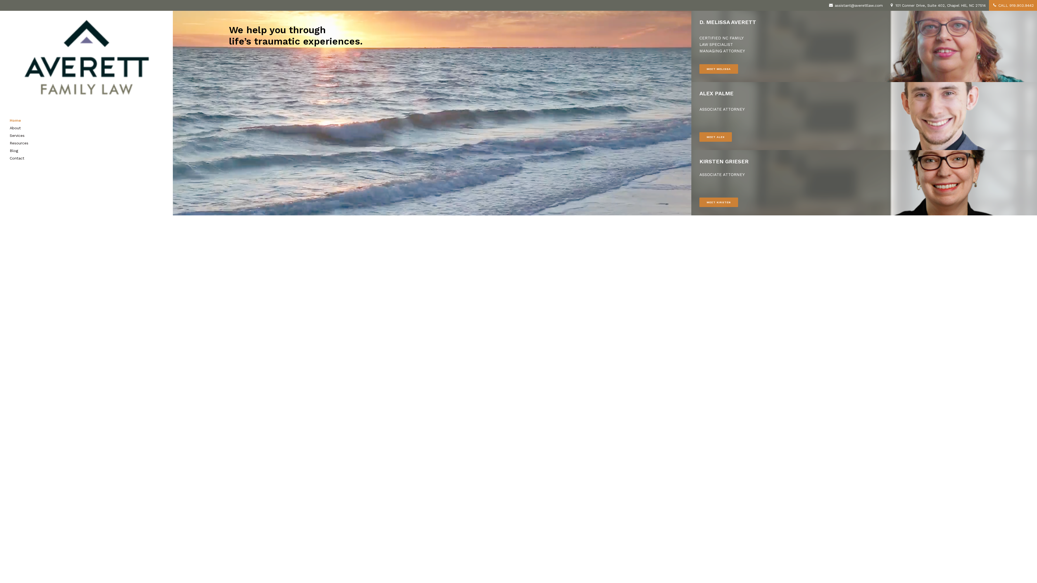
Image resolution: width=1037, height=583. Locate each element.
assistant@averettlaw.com (858, 5)
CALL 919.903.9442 (1015, 5)
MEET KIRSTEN (719, 202)
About (15, 128)
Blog (14, 150)
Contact (17, 158)
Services (17, 135)
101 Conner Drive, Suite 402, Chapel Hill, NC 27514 (940, 5)
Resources (19, 143)
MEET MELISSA (719, 68)
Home (15, 120)
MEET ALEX (716, 136)
